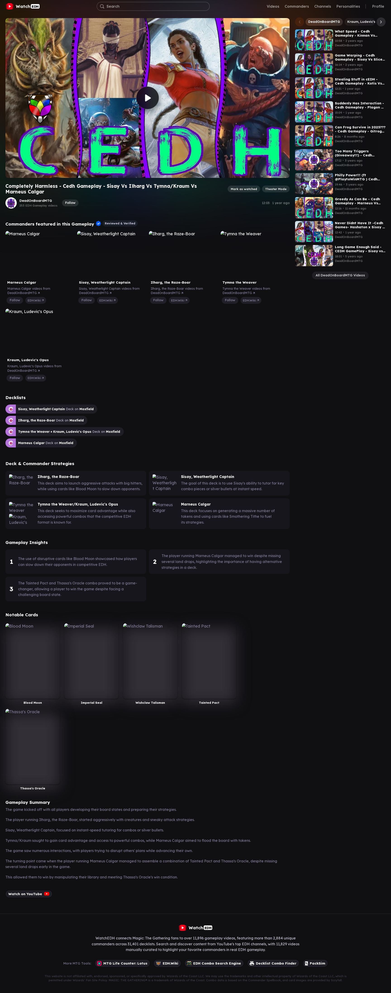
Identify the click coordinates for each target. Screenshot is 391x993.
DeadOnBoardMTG (35, 200)
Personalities (348, 6)
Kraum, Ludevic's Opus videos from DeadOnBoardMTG (34, 368)
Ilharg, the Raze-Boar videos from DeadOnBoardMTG (177, 291)
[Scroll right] (380, 22)
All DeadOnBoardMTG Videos (340, 275)
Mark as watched (244, 189)
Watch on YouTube (25, 894)
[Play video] (147, 98)
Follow (70, 203)
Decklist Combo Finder (276, 963)
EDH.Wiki (35, 300)
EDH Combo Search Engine (217, 963)
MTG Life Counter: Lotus (125, 963)
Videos (273, 6)
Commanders (297, 6)
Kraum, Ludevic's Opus (366, 22)
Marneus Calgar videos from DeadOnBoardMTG (28, 291)
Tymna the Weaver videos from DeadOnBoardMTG (246, 291)
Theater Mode (275, 189)
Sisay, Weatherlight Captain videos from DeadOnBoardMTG (109, 291)
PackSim (317, 963)
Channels (322, 6)
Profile (378, 6)
